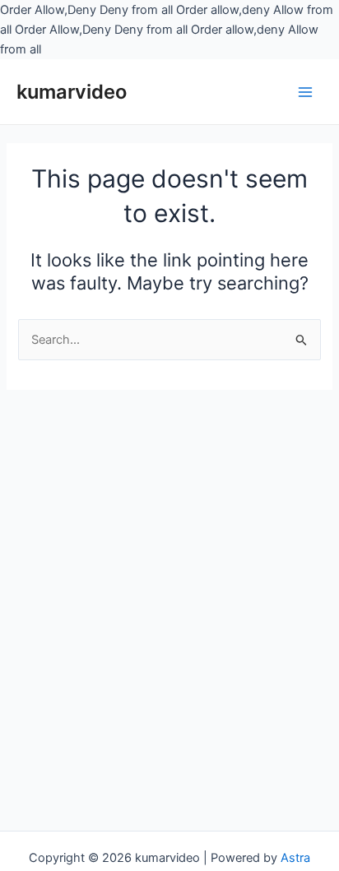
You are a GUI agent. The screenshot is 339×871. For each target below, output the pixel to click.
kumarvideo (71, 92)
